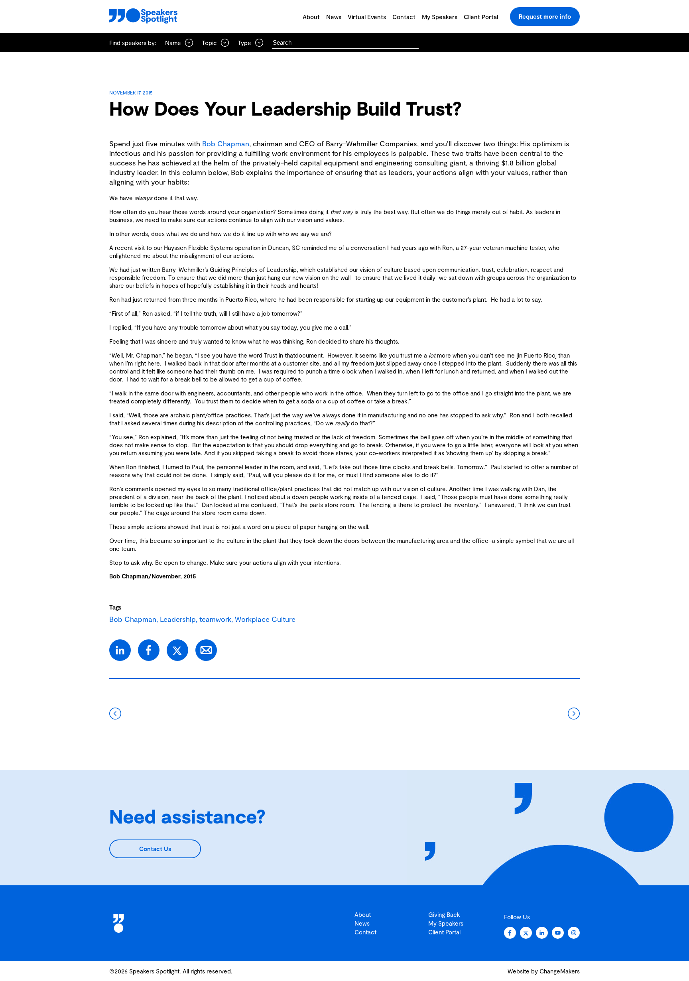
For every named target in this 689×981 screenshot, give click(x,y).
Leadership (178, 619)
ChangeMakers (559, 971)
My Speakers (439, 16)
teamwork (215, 619)
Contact (403, 16)
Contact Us (155, 848)
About (311, 16)
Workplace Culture (265, 619)
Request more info (545, 16)
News (333, 16)
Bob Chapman (225, 143)
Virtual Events (367, 16)
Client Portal (481, 16)
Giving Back (444, 914)
